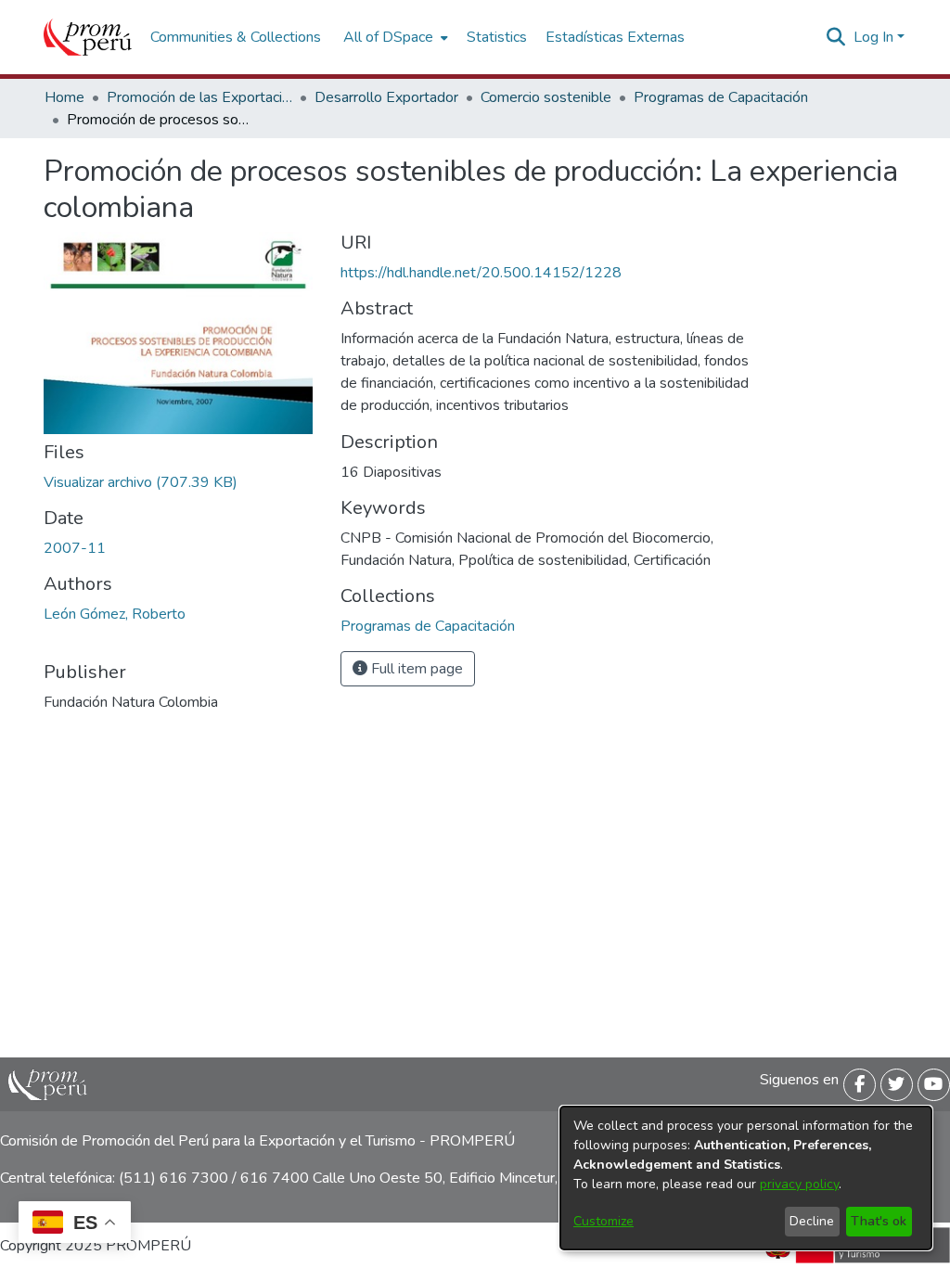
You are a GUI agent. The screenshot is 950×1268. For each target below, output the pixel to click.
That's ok (878, 1221)
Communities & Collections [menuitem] (235, 37)
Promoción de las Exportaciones (199, 97)
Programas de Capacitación (721, 97)
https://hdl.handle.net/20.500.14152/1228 (481, 273)
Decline (812, 1221)
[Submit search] (836, 37)
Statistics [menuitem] (497, 37)
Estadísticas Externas (615, 37)
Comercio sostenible (546, 97)
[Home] (88, 37)
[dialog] (745, 1178)
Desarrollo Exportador (386, 97)
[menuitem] (394, 37)
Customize (603, 1221)
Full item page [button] (415, 669)
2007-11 (75, 548)
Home (64, 97)
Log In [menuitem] (873, 37)
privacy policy (799, 1184)
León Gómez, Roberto (115, 614)
